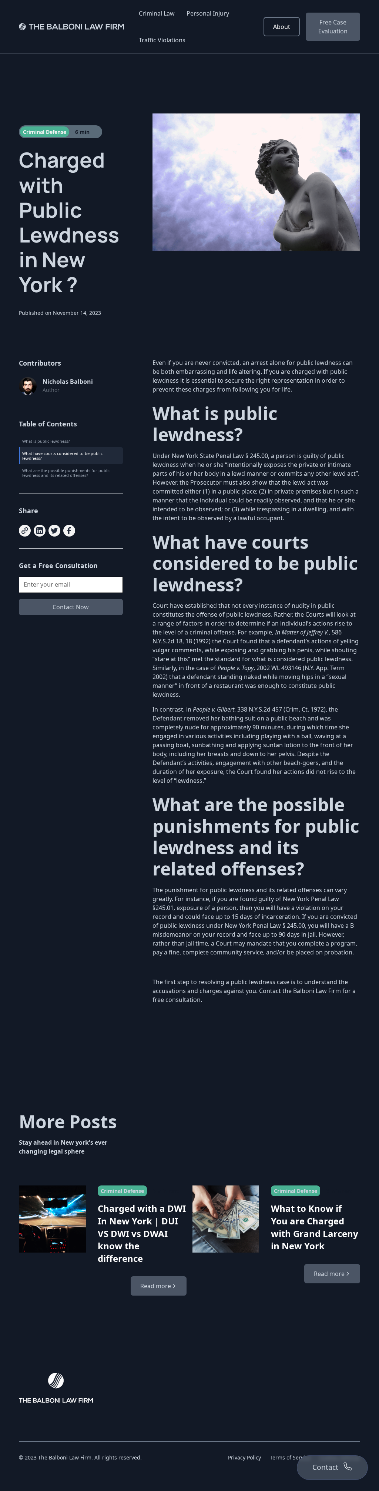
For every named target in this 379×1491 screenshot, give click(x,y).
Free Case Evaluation (333, 26)
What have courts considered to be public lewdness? (63, 456)
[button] (157, 13)
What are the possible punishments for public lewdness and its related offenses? (66, 473)
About (281, 27)
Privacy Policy (244, 1457)
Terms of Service (290, 1457)
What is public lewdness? (46, 441)
